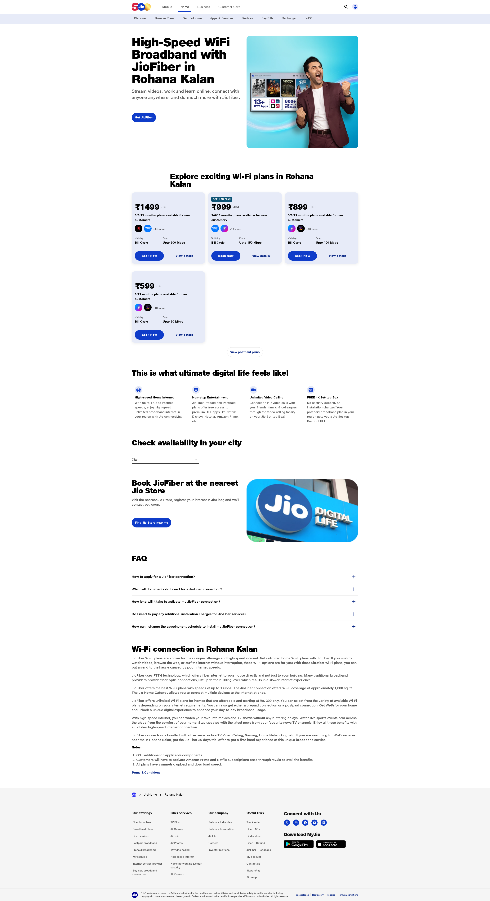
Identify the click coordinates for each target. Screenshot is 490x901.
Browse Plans (164, 18)
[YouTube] (314, 823)
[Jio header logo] (141, 7)
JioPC (308, 18)
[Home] (134, 795)
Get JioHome (192, 18)
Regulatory (317, 895)
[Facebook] (305, 823)
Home (184, 7)
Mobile (167, 7)
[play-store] (299, 844)
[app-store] (331, 844)
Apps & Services (222, 18)
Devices (247, 18)
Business (203, 7)
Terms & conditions (348, 895)
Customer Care (229, 7)
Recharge (288, 18)
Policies (331, 895)
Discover (140, 18)
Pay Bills (267, 18)
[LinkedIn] (324, 823)
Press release (302, 895)
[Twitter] (287, 823)
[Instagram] (296, 823)
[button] (346, 6)
